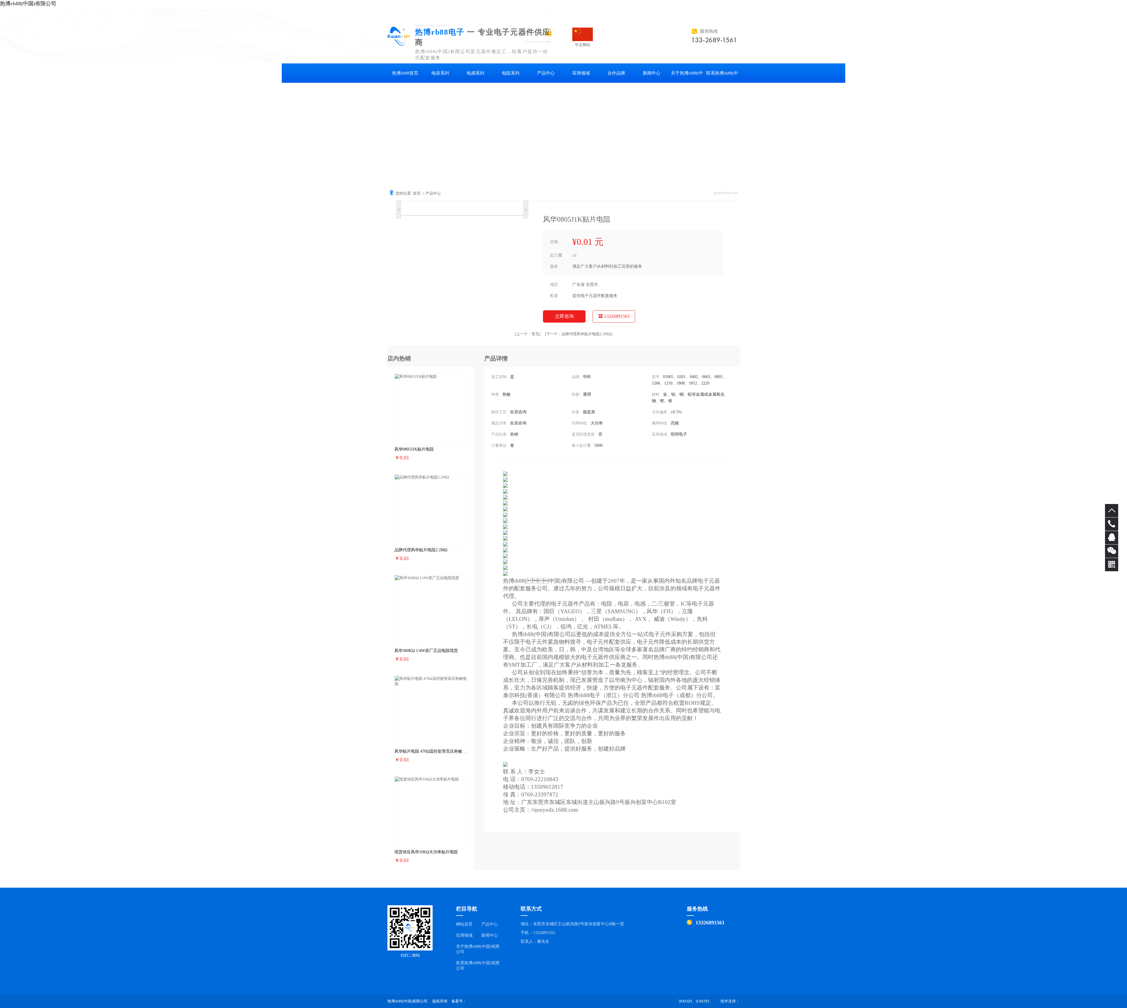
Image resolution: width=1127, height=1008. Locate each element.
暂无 (527, 334)
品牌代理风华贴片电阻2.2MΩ (578, 334)
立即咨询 (564, 316)
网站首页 (464, 924)
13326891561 (616, 316)
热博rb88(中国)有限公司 (28, 3)
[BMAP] (685, 1001)
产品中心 (546, 73)
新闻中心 (651, 73)
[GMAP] (702, 1001)
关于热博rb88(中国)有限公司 (687, 77)
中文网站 (582, 34)
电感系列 (475, 73)
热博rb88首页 (405, 73)
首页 (417, 193)
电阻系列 (510, 73)
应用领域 (581, 73)
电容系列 (440, 73)
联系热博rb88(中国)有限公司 (722, 77)
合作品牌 (616, 73)
